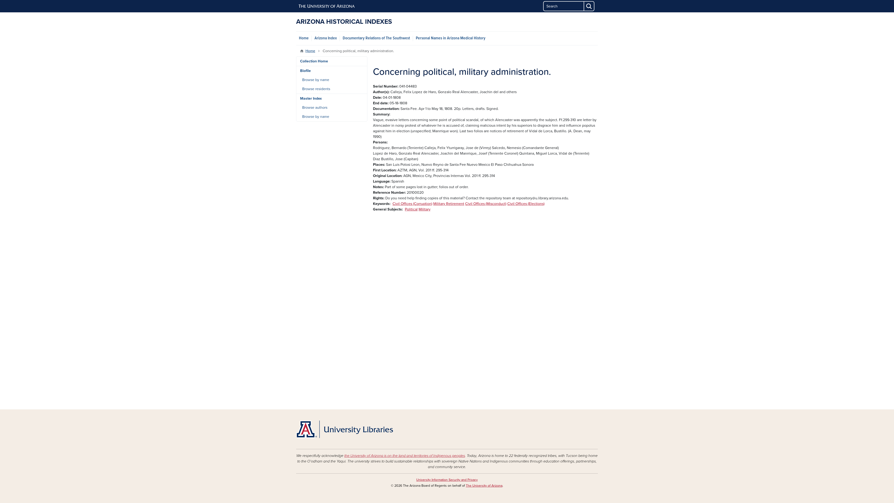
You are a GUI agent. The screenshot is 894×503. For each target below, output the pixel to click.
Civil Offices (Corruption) (412, 203)
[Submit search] (589, 6)
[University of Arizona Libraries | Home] (344, 429)
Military (424, 209)
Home (304, 38)
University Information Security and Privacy (447, 480)
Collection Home (314, 61)
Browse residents (316, 89)
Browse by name (315, 80)
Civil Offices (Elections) (526, 203)
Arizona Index (326, 38)
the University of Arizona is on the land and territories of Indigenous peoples (404, 455)
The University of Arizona (484, 486)
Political (411, 209)
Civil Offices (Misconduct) (485, 203)
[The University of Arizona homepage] (326, 6)
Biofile (305, 70)
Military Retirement (448, 203)
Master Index (311, 98)
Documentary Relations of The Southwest (376, 38)
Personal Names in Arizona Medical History (450, 38)
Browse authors (314, 107)
